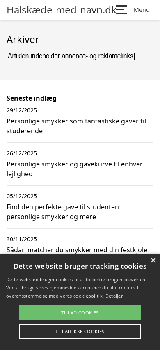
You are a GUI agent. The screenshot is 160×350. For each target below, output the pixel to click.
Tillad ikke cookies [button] (80, 331)
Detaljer (114, 296)
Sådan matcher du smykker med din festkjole (77, 249)
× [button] (153, 261)
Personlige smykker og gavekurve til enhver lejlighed (75, 168)
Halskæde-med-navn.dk (62, 9)
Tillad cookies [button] (80, 313)
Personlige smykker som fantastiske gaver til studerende (76, 126)
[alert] (80, 302)
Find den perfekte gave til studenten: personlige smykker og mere (64, 211)
